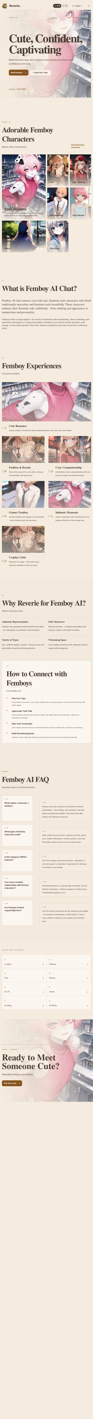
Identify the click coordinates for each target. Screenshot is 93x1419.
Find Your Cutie (10, 1083)
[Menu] (88, 5)
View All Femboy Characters (77, 146)
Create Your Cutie (40, 72)
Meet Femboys (17, 72)
